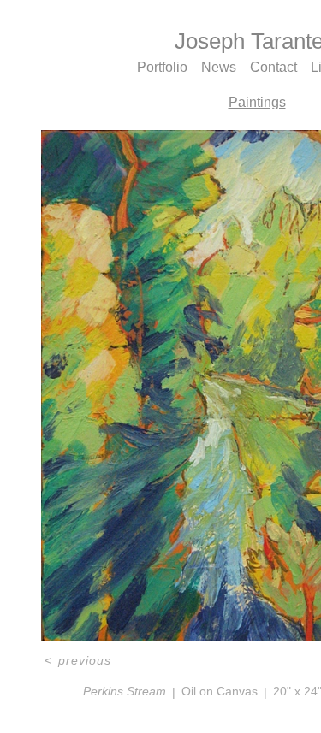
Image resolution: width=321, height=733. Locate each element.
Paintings (257, 103)
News (218, 67)
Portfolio (158, 67)
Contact (277, 67)
